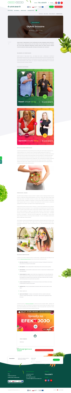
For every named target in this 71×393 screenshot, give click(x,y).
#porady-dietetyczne (35, 22)
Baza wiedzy (10, 10)
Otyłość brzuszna (59, 13)
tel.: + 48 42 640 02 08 (30, 377)
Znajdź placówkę (31, 10)
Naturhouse (41, 13)
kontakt (51, 2)
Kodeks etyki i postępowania (13, 377)
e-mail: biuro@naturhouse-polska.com (34, 378)
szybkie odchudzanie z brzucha (25, 259)
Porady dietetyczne (52, 13)
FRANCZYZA (11, 2)
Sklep (51, 6)
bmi (1, 158)
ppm (1, 162)
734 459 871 (42, 3)
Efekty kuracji (23, 10)
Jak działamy (16, 10)
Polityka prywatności (12, 375)
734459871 (49, 374)
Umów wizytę (58, 6)
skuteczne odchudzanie (29, 303)
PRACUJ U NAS (19, 2)
